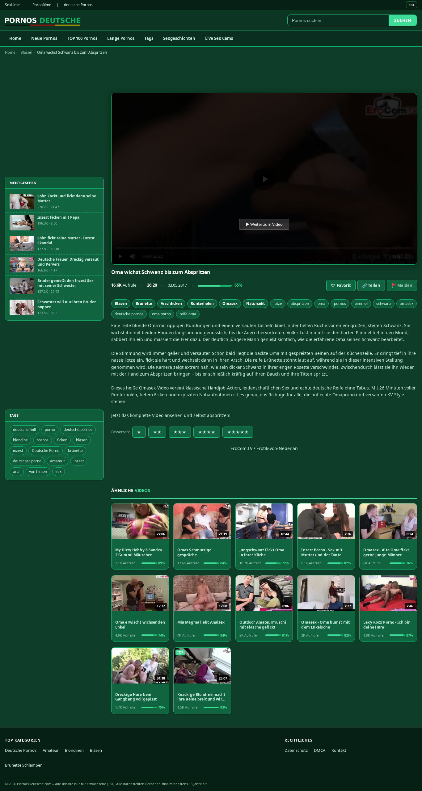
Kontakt (338, 750)
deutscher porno (27, 461)
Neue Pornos (44, 38)
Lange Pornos (120, 38)
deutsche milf (24, 429)
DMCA (319, 750)
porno (50, 429)
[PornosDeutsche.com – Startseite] (42, 20)
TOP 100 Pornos (82, 38)
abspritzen (300, 303)
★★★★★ (238, 432)
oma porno (161, 314)
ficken (62, 440)
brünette (75, 450)
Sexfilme (12, 4)
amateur (57, 461)
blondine (20, 440)
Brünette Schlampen (24, 765)
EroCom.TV (241, 448)
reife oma (187, 314)
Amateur (51, 750)
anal (16, 471)
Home (15, 38)
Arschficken (171, 303)
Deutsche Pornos (20, 750)
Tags (148, 38)
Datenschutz (296, 750)
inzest (18, 450)
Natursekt (255, 303)
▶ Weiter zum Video (264, 224)
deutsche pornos (129, 314)
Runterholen (202, 303)
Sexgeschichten (179, 38)
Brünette (144, 303)
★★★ (179, 432)
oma (321, 303)
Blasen (26, 52)
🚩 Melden (401, 285)
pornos (340, 303)
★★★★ (206, 432)
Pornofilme (41, 4)
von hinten (38, 471)
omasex (406, 303)
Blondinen (74, 750)
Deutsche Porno (45, 450)
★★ (157, 432)
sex (58, 471)
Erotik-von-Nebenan (277, 448)
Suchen (402, 20)
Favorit (341, 285)
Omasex (230, 303)
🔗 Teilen (371, 285)
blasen (81, 440)
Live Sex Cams (219, 38)
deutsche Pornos (78, 4)
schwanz (383, 303)
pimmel (361, 303)
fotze (277, 303)
